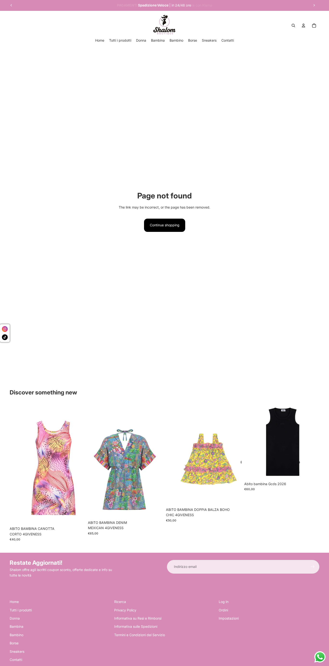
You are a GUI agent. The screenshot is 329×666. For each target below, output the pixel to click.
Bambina (16, 626)
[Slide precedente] (11, 5)
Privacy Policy (125, 610)
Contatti (16, 660)
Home (14, 602)
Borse (14, 643)
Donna (15, 618)
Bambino (16, 635)
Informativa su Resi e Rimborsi (137, 618)
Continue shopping (164, 225)
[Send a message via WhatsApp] (320, 657)
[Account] (303, 25)
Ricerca (120, 602)
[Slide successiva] (314, 5)
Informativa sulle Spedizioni (135, 626)
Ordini (223, 610)
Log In (224, 602)
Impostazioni (229, 618)
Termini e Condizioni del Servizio (139, 635)
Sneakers (17, 651)
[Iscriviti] (312, 566)
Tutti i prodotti (21, 610)
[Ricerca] (293, 25)
